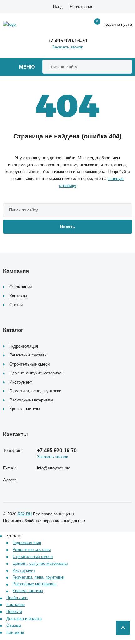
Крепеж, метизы (24, 409)
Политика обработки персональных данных (44, 521)
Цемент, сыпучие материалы (36, 373)
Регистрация (81, 6)
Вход (58, 6)
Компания (15, 604)
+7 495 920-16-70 (67, 40)
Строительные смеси (29, 364)
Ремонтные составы (28, 355)
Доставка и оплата (24, 618)
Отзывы (13, 625)
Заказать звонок (67, 47)
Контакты (18, 296)
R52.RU (25, 514)
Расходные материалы (31, 400)
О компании (20, 286)
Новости (14, 611)
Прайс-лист (17, 597)
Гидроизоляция (23, 346)
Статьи (16, 304)
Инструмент (20, 382)
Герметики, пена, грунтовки (35, 391)
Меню (27, 67)
